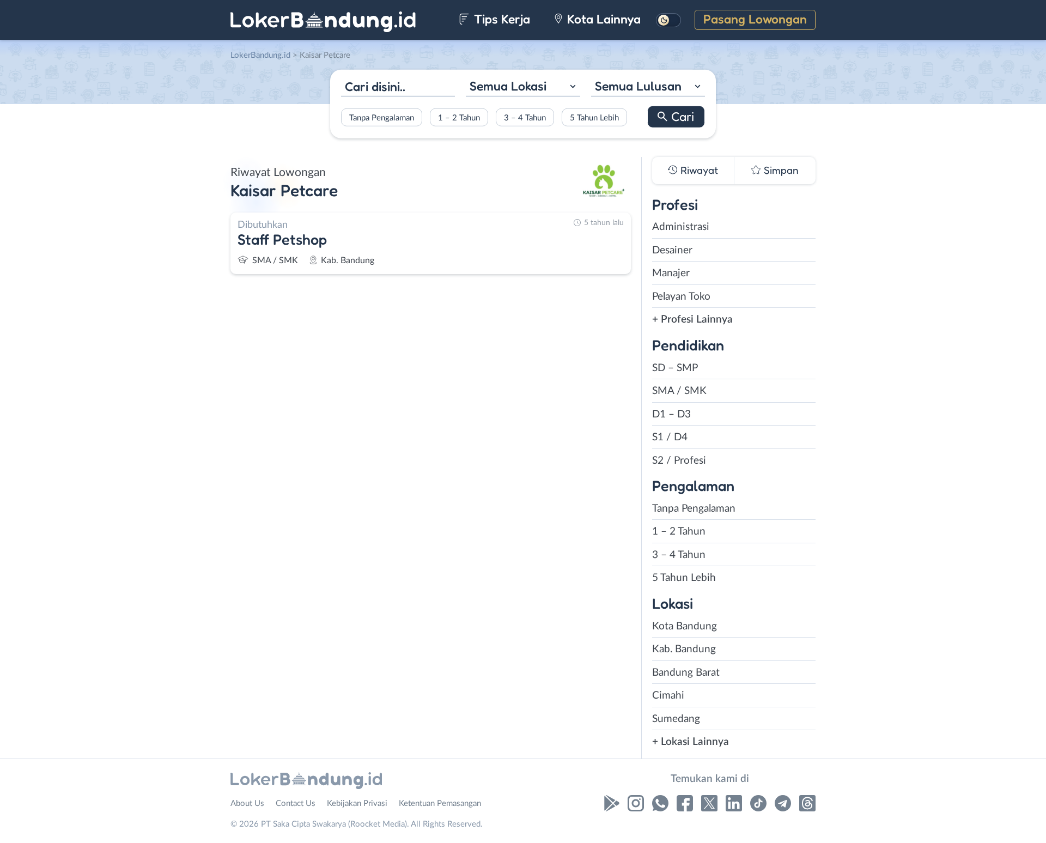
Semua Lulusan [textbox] (638, 85)
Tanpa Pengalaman (381, 117)
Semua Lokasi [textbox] (508, 85)
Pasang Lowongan (755, 18)
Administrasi (680, 227)
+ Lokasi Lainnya (690, 742)
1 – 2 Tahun (459, 117)
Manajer (671, 273)
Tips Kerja (500, 18)
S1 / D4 (670, 437)
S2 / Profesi (679, 461)
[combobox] (523, 87)
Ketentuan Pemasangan (440, 803)
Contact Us (295, 803)
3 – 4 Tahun (525, 117)
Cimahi (668, 695)
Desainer (672, 250)
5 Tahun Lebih (594, 117)
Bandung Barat (686, 673)
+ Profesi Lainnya (692, 319)
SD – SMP (675, 368)
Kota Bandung (684, 626)
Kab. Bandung (684, 649)
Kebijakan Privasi (357, 803)
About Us (247, 803)
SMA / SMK (679, 391)
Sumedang (676, 719)
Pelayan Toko (681, 297)
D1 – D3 (671, 414)
